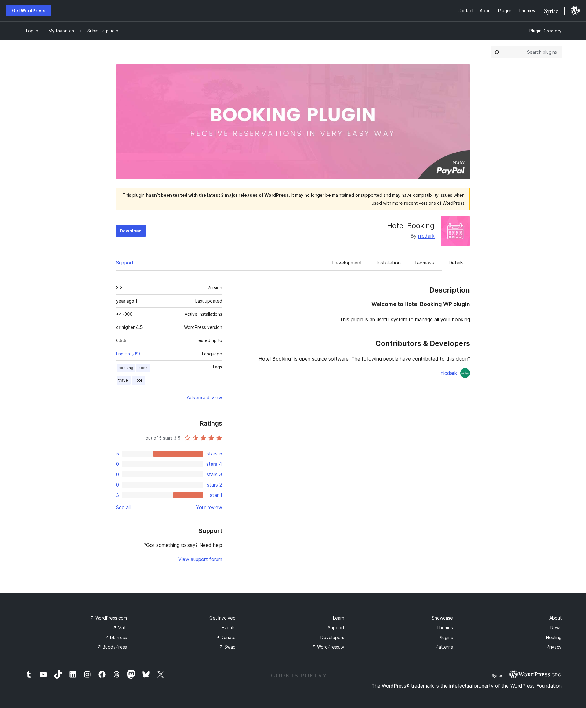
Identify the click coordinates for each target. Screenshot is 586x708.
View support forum (200, 559)
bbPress (116, 637)
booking (125, 367)
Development (347, 263)
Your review (209, 507)
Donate (225, 637)
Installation (388, 263)
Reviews (424, 263)
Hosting (554, 637)
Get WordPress (28, 10)
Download (131, 230)
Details (456, 263)
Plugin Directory (545, 30)
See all (123, 507)
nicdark (426, 236)
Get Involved (222, 617)
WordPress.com (108, 617)
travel (123, 380)
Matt (120, 627)
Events (229, 627)
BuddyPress (112, 646)
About (555, 617)
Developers (332, 637)
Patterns (444, 646)
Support (125, 263)
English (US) (128, 353)
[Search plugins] (497, 52)
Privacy (554, 646)
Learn (338, 617)
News (556, 627)
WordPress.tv (328, 646)
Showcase (442, 617)
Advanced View (204, 397)
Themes (444, 627)
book (143, 367)
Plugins (446, 637)
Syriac (497, 675)
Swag (227, 646)
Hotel (138, 380)
